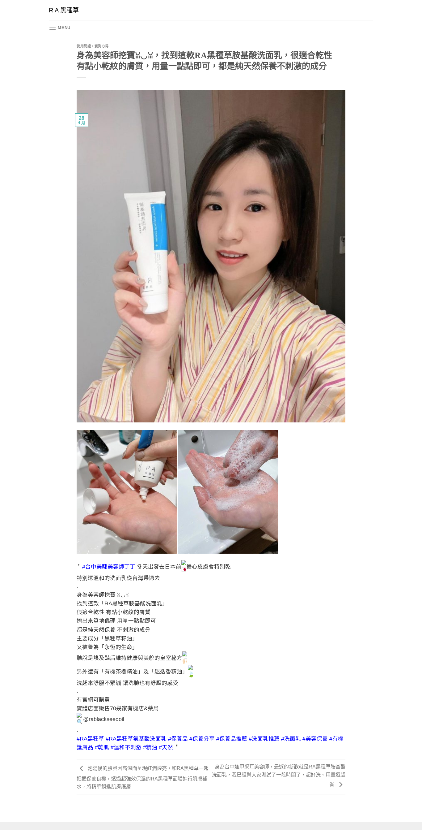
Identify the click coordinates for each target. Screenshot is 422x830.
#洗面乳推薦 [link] (264, 739)
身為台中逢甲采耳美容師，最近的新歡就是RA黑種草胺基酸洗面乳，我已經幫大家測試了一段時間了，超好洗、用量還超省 (278, 775)
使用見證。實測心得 (93, 46)
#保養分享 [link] (202, 739)
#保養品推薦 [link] (231, 739)
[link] (108, 567)
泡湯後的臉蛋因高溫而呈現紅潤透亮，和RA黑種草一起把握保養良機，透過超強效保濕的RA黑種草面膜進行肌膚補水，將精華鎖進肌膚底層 (143, 777)
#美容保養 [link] (315, 739)
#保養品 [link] (178, 739)
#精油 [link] (150, 747)
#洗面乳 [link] (291, 739)
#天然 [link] (166, 747)
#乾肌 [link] (102, 747)
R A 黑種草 (64, 10)
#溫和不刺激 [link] (126, 747)
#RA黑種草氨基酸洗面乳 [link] (136, 739)
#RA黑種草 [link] (90, 739)
